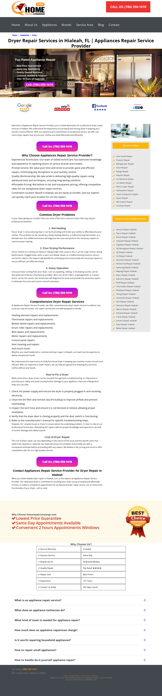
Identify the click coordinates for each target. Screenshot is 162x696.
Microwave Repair (124, 201)
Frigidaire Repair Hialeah (127, 244)
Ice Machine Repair (125, 179)
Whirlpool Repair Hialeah (127, 290)
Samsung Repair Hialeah (127, 267)
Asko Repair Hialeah (125, 324)
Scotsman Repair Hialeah (127, 297)
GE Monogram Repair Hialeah (129, 248)
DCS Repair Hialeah (125, 301)
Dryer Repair (122, 198)
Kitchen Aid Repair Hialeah (128, 263)
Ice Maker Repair (124, 182)
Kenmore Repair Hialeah (127, 259)
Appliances (49, 25)
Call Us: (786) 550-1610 (57, 146)
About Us (31, 25)
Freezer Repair (123, 160)
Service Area (84, 25)
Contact (114, 25)
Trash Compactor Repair (127, 194)
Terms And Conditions (89, 676)
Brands (66, 25)
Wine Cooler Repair (125, 186)
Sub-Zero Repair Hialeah (127, 278)
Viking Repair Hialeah (126, 294)
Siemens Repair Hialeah (127, 305)
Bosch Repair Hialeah (126, 237)
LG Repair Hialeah (124, 256)
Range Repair (122, 171)
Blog (101, 25)
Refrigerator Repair (125, 163)
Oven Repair (122, 167)
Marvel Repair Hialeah (126, 309)
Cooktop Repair (123, 205)
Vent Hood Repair (124, 156)
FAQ (65, 676)
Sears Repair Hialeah (125, 275)
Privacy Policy (74, 676)
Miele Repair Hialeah (125, 328)
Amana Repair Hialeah (126, 229)
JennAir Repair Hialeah (126, 320)
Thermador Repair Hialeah (128, 286)
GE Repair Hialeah (124, 252)
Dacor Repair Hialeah (126, 233)
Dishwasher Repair (124, 190)
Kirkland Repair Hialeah (127, 313)
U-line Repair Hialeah (125, 316)
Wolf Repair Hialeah (125, 282)
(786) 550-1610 (135, 7)
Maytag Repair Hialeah (126, 271)
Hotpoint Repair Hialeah (127, 240)
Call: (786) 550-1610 (39, 84)
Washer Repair (123, 175)
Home (16, 25)
